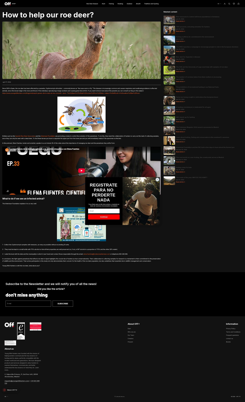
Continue (104, 217)
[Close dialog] (157, 179)
